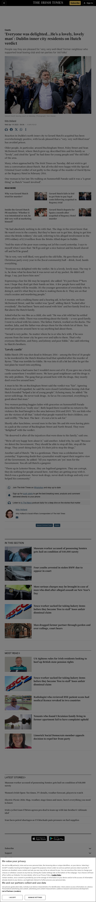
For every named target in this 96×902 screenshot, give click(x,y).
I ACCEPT (12, 897)
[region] (48, 879)
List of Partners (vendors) (11, 891)
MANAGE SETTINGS (35, 897)
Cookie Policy (56, 875)
